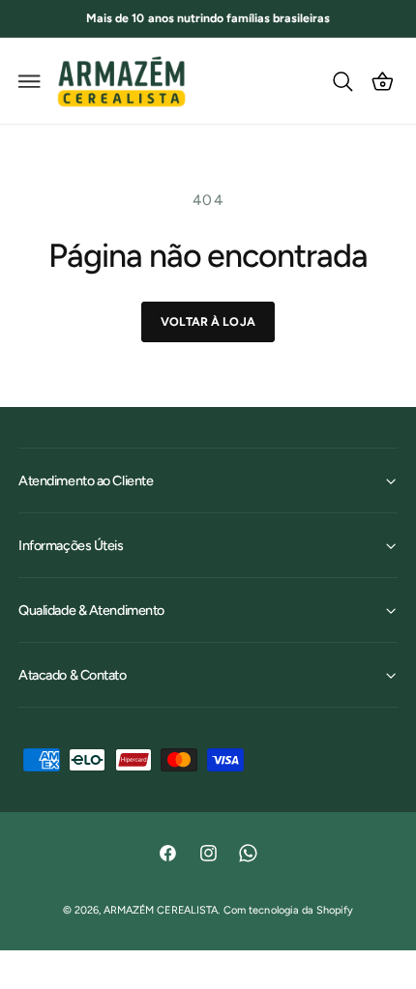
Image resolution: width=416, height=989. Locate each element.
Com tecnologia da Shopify (287, 910)
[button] (30, 81)
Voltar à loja (208, 321)
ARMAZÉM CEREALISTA (160, 910)
